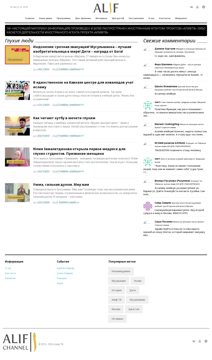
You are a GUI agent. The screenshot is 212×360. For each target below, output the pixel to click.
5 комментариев (66, 202)
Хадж (60, 283)
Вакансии (10, 278)
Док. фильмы (83, 18)
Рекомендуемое (121, 271)
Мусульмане (119, 280)
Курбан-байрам (65, 268)
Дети (133, 290)
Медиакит (181, 18)
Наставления (136, 18)
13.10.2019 (44, 104)
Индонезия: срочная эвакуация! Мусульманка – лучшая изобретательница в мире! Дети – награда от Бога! (82, 49)
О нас (151, 18)
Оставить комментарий (70, 69)
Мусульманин (137, 299)
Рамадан (62, 278)
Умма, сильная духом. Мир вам (61, 184)
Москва (116, 309)
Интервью (101, 18)
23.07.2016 (44, 202)
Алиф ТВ (116, 299)
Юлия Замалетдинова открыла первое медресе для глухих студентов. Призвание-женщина (79, 151)
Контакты (165, 18)
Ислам (137, 280)
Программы (64, 18)
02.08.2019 (44, 135)
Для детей (118, 18)
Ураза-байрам (65, 273)
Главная (29, 18)
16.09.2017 (44, 171)
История (116, 290)
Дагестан (134, 309)
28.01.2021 (44, 69)
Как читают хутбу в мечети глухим (64, 118)
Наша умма (45, 18)
